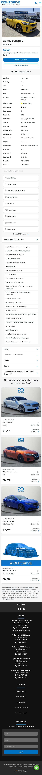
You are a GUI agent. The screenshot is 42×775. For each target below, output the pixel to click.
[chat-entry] (36, 767)
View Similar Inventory (21, 65)
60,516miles (35, 475)
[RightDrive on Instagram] (23, 609)
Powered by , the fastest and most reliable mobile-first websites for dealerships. (21, 766)
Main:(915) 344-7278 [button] (22, 628)
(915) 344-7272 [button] (22, 642)
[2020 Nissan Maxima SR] (21, 452)
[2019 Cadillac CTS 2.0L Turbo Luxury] (21, 551)
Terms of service (21, 713)
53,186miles (35, 425)
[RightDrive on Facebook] (19, 609)
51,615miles (35, 524)
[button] (36, 3)
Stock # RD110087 (8, 568)
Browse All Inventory (21, 60)
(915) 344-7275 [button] (22, 678)
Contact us (21, 702)
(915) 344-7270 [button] (22, 666)
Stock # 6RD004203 (8, 519)
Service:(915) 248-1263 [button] (22, 630)
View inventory (21, 697)
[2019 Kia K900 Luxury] (21, 402)
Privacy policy (21, 691)
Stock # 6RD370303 (8, 469)
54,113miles (35, 573)
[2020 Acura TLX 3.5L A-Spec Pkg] (21, 501)
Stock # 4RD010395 (8, 420)
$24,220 (6, 579)
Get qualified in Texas (21, 708)
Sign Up (21, 752)
